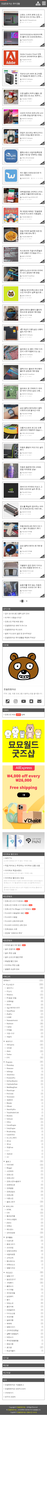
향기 (24, 1300)
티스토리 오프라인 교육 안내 (16, 925)
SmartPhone (24, 1011)
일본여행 (24, 1320)
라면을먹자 (24, 1310)
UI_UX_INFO (24, 1138)
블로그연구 (24, 1202)
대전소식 (24, 1337)
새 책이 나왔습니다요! (13, 617)
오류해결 (24, 1001)
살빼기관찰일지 (24, 1334)
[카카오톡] (31, 702)
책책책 (24, 1324)
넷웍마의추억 (24, 1251)
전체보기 (23, 980)
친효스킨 (24, 1175)
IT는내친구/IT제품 (27, 315)
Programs (24, 1062)
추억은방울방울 (24, 1341)
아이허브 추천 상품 (12, 965)
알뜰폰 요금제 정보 (12, 969)
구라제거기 (9, 1393)
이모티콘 (24, 1241)
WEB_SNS (24, 1206)
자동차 (24, 1037)
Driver (24, 1005)
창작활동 (24, 1237)
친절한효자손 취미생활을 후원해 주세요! (20, 638)
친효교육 (24, 1195)
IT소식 (24, 991)
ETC (24, 1058)
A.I (24, 1157)
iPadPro (24, 1014)
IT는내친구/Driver (26, 492)
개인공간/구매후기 (27, 99)
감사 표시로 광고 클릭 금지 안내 (17, 613)
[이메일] (39, 702)
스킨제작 (24, 1171)
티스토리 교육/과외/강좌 (14, 921)
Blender (24, 1103)
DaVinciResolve (24, 1081)
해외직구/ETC (26, 178)
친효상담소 (24, 1192)
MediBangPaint (24, 1087)
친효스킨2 (24, 1178)
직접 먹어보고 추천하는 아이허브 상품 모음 (22, 866)
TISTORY (24, 1165)
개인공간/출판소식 (27, 217)
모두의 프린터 (10, 1397)
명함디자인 (24, 1268)
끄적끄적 (24, 1258)
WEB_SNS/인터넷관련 (28, 158)
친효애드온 (24, 1185)
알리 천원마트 (12, 949)
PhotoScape (24, 1090)
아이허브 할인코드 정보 (23, 880)
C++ (24, 1151)
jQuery (24, 1223)
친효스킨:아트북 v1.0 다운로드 (18, 905)
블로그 (24, 1161)
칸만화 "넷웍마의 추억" (14, 933)
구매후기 (24, 1283)
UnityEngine (24, 1128)
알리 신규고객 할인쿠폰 (14, 957)
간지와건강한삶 (24, 1330)
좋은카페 (24, 1307)
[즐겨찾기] (8, 702)
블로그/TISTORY (26, 256)
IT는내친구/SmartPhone (28, 276)
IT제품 (24, 1030)
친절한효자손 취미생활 (10, 3)
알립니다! (24, 1276)
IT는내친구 (24, 984)
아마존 (24, 1048)
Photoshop (24, 1065)
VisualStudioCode (24, 1113)
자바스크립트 (24, 1219)
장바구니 (24, 988)
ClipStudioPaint (24, 1084)
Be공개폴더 (24, 1351)
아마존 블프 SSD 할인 (15, 945)
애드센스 (24, 1229)
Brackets (24, 1116)
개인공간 (24, 1272)
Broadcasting (24, 1131)
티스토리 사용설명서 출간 (16, 913)
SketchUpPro (24, 1109)
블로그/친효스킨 (26, 295)
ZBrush (24, 1106)
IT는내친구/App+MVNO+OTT (30, 197)
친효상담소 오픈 (11, 929)
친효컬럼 (24, 1188)
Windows (24, 995)
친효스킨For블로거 (24, 1181)
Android (24, 1154)
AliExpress (24, 1045)
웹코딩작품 (24, 1216)
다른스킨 (24, 1198)
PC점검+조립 (24, 998)
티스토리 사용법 (11, 917)
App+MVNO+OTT (24, 1008)
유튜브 (24, 1226)
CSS (24, 1213)
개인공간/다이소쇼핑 (27, 571)
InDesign (24, 1071)
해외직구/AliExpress (27, 79)
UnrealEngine (24, 1125)
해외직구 (24, 1041)
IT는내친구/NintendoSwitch (29, 20)
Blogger (24, 1168)
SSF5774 (18, 859)
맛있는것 (24, 1303)
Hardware (24, 1024)
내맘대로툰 (24, 1254)
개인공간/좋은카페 (27, 236)
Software (24, 1119)
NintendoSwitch (24, 1020)
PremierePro (24, 1078)
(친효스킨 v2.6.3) (31, 1412)
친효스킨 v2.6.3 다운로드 (16, 901)
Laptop (24, 1027)
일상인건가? (24, 1279)
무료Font (24, 1147)
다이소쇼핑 (24, 1313)
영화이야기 (24, 1327)
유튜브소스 (24, 1265)
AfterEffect (24, 1075)
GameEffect (24, 1135)
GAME (24, 1017)
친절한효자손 (21, 1407)
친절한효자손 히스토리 (13, 630)
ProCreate (24, 1094)
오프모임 (24, 1248)
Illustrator (24, 1068)
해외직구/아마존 (26, 512)
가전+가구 (24, 1033)
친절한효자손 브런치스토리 (15, 1389)
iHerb (24, 1051)
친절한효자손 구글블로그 (14, 1385)
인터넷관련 (24, 1233)
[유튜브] (23, 702)
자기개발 (24, 1290)
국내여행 (24, 1317)
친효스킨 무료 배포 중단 (14, 622)
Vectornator (24, 1097)
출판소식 (24, 1286)
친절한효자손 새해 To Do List (16, 626)
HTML (24, 1210)
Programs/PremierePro (27, 40)
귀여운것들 (24, 1293)
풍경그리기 (24, 1244)
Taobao (24, 1054)
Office (24, 1122)
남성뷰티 (24, 1296)
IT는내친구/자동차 (27, 453)
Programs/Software (26, 59)
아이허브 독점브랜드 (18, 871)
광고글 (24, 1347)
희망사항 (24, 1344)
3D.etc (24, 1144)
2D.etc (24, 1141)
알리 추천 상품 (10, 953)
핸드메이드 (24, 1261)
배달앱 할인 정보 (11, 961)
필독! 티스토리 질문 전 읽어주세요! (18, 634)
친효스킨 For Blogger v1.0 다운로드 (20, 909)
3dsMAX (24, 1100)
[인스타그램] (16, 702)
